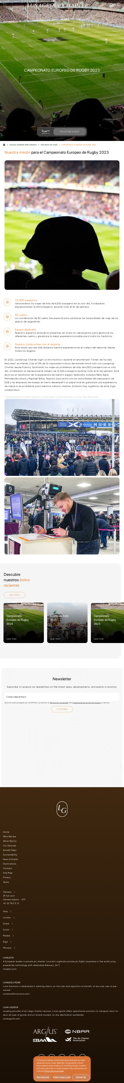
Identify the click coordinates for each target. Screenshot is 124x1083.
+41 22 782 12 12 (11, 903)
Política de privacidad (59, 703)
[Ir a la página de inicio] (58, 5)
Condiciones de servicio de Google (86, 703)
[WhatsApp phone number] (111, 5)
